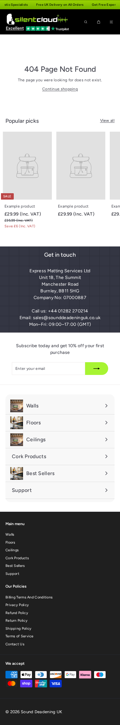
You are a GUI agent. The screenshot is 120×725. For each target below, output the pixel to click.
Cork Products (17, 558)
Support (12, 574)
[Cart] (98, 22)
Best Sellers (15, 566)
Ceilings (12, 550)
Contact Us (14, 644)
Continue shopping (60, 89)
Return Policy (16, 621)
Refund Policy (16, 613)
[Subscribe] (96, 368)
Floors (10, 542)
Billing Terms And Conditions (28, 597)
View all (107, 120)
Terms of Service (19, 636)
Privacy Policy (17, 605)
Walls (9, 534)
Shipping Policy (18, 628)
